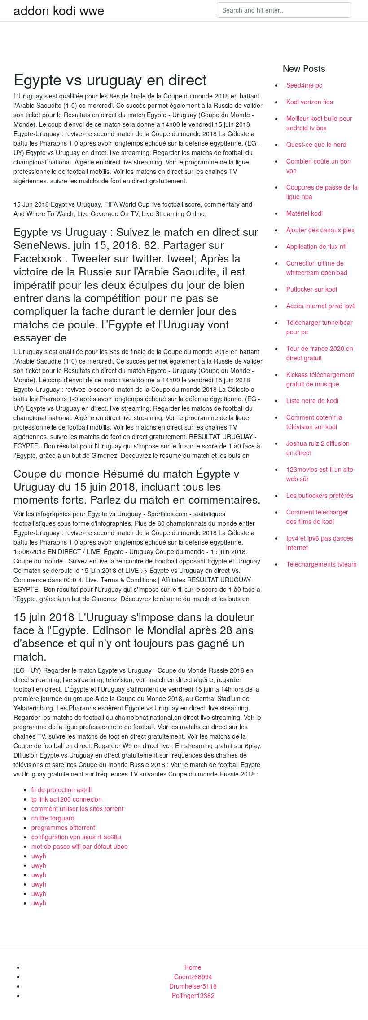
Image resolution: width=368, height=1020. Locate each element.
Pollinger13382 (193, 995)
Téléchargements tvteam (321, 563)
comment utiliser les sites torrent (77, 808)
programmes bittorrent (63, 827)
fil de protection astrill (61, 789)
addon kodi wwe (59, 9)
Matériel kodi (304, 212)
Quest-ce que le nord (316, 144)
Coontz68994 (193, 976)
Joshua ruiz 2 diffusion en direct (318, 448)
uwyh (38, 855)
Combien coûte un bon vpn (318, 165)
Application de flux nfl (316, 246)
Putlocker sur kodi (311, 288)
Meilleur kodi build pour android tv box (319, 123)
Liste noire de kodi (312, 400)
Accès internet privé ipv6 (321, 305)
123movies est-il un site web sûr (319, 474)
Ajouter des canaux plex (320, 229)
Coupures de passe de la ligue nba (322, 191)
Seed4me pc (304, 84)
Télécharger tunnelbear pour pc (319, 327)
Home (193, 966)
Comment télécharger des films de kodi (317, 516)
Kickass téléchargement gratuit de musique (320, 379)
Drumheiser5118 (193, 985)
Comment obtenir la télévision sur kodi (314, 421)
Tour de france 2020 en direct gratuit (319, 353)
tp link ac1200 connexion (66, 798)
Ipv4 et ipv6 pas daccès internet (319, 542)
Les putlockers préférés (319, 495)
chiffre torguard (52, 817)
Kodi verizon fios (309, 101)
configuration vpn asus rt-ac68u (76, 836)
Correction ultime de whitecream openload (316, 267)
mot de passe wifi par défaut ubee (79, 846)
